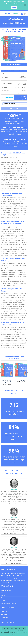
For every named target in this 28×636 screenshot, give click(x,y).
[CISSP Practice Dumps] (21, 370)
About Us (3, 620)
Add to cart (14, 108)
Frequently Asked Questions (8, 603)
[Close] (25, 5)
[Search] (22, 14)
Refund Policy (4, 617)
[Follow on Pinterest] (13, 586)
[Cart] (25, 14)
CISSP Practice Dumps (21, 380)
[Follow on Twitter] (7, 586)
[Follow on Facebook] (2, 586)
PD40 (14, 7)
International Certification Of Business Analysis (14, 23)
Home (6, 22)
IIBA (11, 22)
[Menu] (2, 13)
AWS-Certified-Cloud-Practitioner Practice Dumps (7, 381)
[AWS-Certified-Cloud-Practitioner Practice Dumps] (7, 370)
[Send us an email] (10, 586)
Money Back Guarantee (7, 622)
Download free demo (14, 64)
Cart (2, 598)
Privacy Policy (4, 614)
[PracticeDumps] (12, 13)
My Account (4, 595)
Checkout (3, 600)
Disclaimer (4, 611)
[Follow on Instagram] (5, 586)
